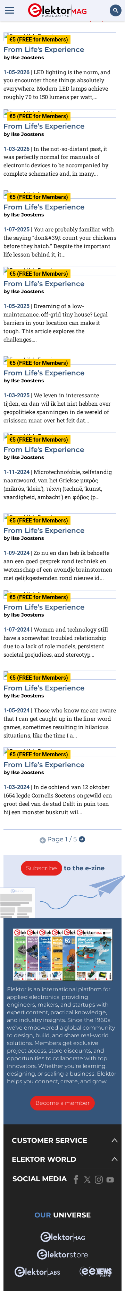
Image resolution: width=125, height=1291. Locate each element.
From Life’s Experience (43, 126)
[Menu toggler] (10, 10)
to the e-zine (65, 868)
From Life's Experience (43, 49)
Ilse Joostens (27, 57)
